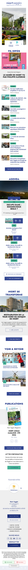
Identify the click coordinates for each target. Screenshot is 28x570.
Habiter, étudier (15, 527)
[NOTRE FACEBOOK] (8, 538)
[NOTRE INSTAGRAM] (17, 538)
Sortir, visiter (14, 525)
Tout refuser (20, 562)
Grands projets (14, 531)
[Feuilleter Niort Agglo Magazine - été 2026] (16, 441)
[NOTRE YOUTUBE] (14, 538)
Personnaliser (14, 565)
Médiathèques (14, 490)
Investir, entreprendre (15, 529)
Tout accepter (9, 562)
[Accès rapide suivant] (21, 44)
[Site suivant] (21, 488)
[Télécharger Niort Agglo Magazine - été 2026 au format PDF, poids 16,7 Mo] (11, 441)
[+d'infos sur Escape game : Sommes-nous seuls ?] (14, 190)
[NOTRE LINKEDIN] (20, 538)
